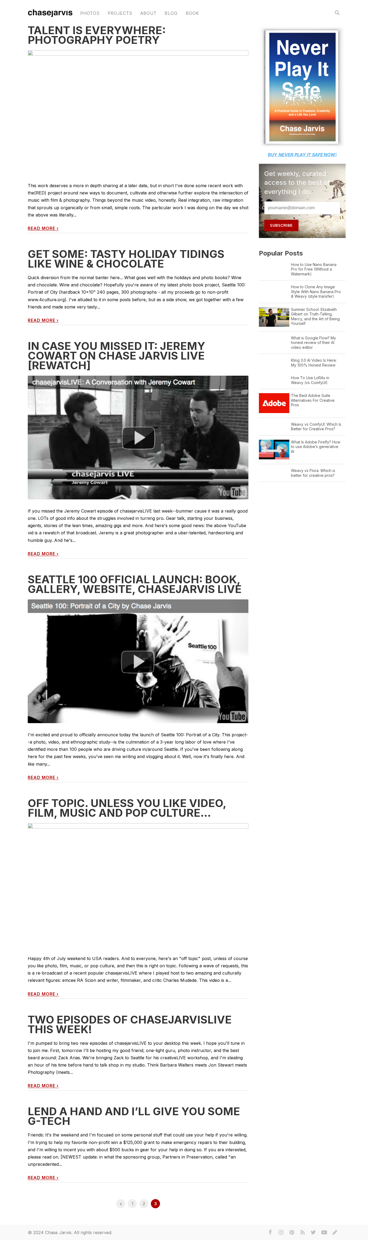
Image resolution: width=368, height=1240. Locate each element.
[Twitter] (313, 1232)
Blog (171, 13)
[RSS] (302, 1232)
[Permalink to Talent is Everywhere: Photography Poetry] (138, 118)
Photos (90, 13)
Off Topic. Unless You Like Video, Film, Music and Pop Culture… (127, 808)
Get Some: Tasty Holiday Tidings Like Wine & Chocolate (126, 258)
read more (43, 228)
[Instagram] (281, 1232)
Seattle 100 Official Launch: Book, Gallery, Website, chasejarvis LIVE (135, 584)
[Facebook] (270, 1232)
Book (192, 13)
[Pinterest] (291, 1232)
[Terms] (334, 1232)
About (148, 13)
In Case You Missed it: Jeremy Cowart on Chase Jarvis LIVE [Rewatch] (116, 355)
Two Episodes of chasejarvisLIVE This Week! (130, 1024)
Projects (120, 13)
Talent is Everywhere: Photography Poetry (97, 35)
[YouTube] (324, 1232)
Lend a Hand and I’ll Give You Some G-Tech (134, 1116)
